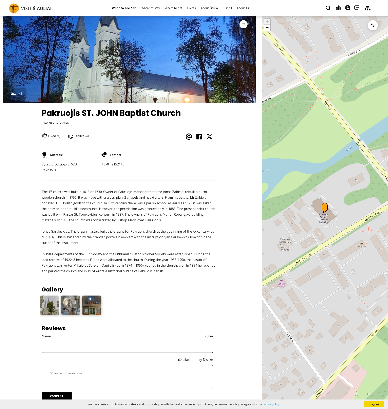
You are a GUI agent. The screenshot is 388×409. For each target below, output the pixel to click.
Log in (208, 336)
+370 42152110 (112, 164)
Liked (186, 359)
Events (191, 8)
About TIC (243, 8)
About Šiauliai (209, 8)
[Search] (329, 8)
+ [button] (267, 21)
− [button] (267, 27)
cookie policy (271, 404)
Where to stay (150, 8)
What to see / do (124, 8)
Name (46, 336)
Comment (56, 396)
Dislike (208, 359)
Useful (228, 8)
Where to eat (173, 8)
